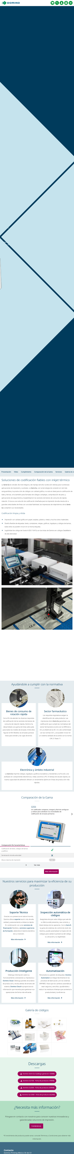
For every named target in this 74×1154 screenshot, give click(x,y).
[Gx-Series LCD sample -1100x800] (44, 1049)
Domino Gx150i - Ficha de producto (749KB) (38, 1081)
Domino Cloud (8, 981)
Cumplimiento (26, 472)
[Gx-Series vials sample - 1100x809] (29, 1024)
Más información (51, 871)
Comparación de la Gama (43, 472)
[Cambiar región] (66, 3)
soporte (17, 919)
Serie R (68, 925)
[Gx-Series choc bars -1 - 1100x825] (29, 1049)
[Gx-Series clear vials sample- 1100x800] (59, 1024)
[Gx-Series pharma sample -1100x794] (44, 1036)
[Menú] (71, 3)
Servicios (59, 472)
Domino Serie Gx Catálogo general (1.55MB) (39, 1074)
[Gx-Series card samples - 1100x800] (44, 1024)
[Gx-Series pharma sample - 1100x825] (29, 1036)
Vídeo (16, 472)
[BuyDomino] (52, 3)
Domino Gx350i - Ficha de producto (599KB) (38, 1088)
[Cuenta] (61, 3)
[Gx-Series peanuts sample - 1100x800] (15, 1036)
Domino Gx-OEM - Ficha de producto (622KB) (38, 1095)
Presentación (6, 472)
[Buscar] (57, 3)
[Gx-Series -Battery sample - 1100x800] (15, 1049)
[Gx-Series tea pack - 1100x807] (15, 1024)
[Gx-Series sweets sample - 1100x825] (59, 1036)
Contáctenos (36, 1126)
